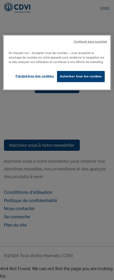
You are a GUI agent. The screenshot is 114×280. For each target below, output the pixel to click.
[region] (57, 62)
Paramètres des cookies (35, 76)
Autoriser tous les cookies (81, 76)
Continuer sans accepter (90, 41)
